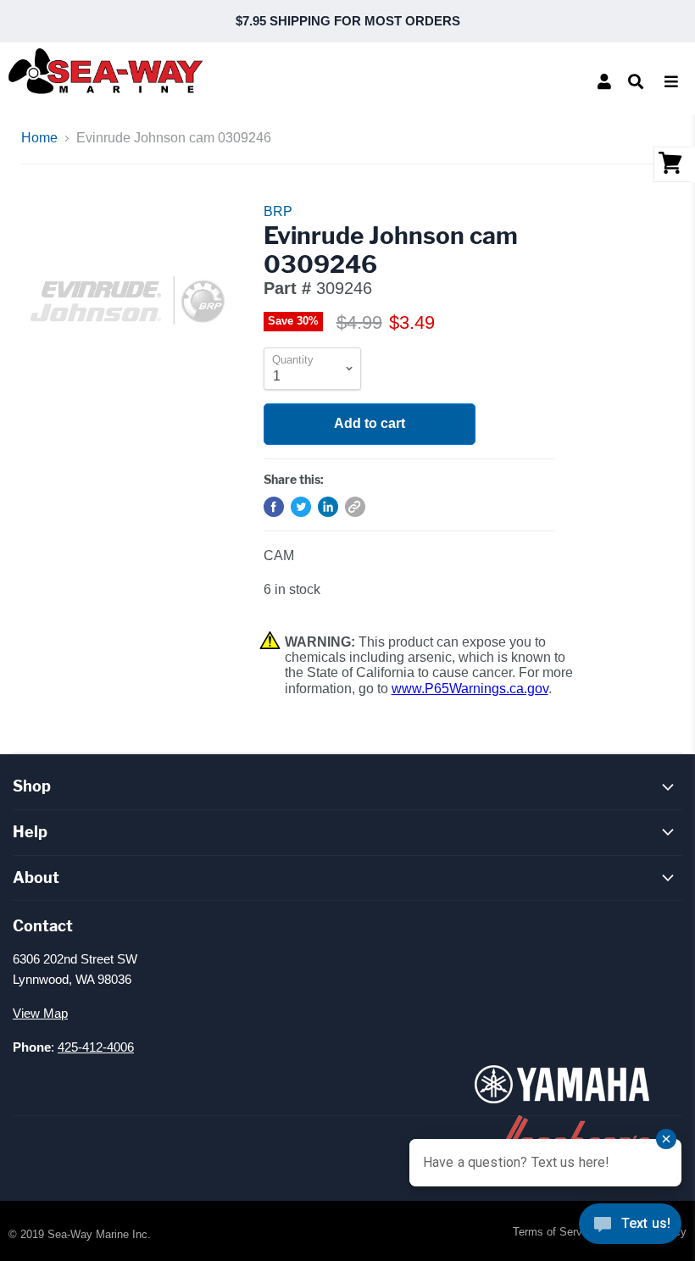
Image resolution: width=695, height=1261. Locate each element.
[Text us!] (630, 1227)
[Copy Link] (355, 507)
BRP (278, 211)
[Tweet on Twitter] (301, 507)
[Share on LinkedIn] (328, 507)
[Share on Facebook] (274, 507)
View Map (40, 1013)
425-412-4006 (96, 1047)
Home (39, 138)
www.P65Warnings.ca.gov (470, 688)
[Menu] (671, 81)
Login (604, 81)
